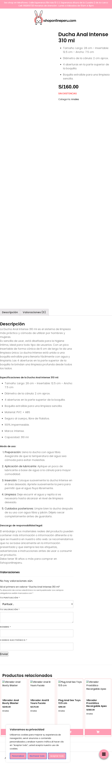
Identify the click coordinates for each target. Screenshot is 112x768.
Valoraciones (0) (34, 312)
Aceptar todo (57, 755)
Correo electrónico (13, 640)
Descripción (10, 312)
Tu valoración (10, 609)
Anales (75, 99)
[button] (70, 732)
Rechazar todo (37, 755)
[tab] (34, 312)
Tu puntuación (10, 597)
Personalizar (18, 755)
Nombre (5, 626)
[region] (38, 743)
